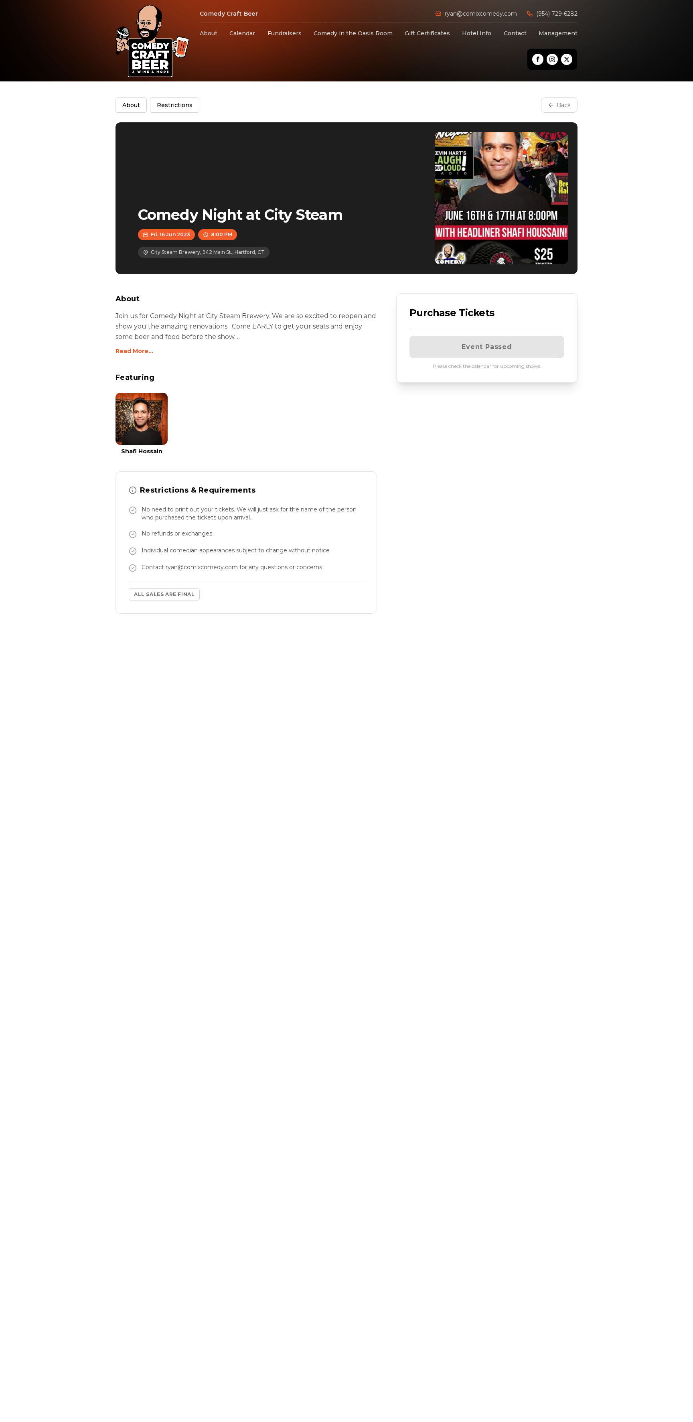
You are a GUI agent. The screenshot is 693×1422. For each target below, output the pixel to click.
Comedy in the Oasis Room (353, 33)
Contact (515, 33)
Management (558, 33)
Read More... (134, 351)
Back (564, 105)
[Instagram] (552, 59)
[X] (566, 59)
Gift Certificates (427, 33)
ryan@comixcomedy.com (481, 13)
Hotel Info (476, 33)
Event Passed (487, 347)
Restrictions (174, 105)
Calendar (242, 33)
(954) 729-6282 (557, 13)
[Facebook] (537, 59)
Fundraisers (284, 33)
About (208, 33)
